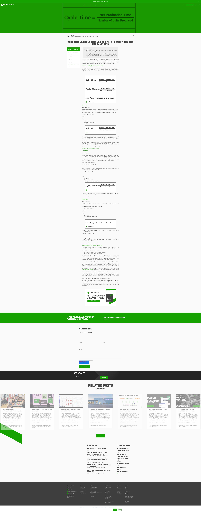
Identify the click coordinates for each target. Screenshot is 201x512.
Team (126, 487)
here (107, 1)
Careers (126, 488)
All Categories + (121, 474)
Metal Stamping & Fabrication (109, 501)
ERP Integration (107, 499)
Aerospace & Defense (108, 487)
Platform (85, 5)
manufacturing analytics (81, 36)
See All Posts (100, 436)
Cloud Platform (82, 492)
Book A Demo (181, 5)
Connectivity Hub (119, 493)
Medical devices (107, 492)
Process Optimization (93, 491)
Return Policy (127, 498)
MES (119, 462)
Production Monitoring (93, 487)
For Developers (92, 493)
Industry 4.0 (121, 454)
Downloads (118, 491)
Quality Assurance (96, 467)
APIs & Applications (83, 493)
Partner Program (128, 491)
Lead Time (70, 62)
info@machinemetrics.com (72, 491)
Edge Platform (82, 491)
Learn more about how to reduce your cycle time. (91, 196)
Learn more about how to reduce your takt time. (90, 148)
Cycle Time (70, 59)
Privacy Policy (114, 507)
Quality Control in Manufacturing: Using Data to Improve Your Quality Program (97, 459)
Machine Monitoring (108, 496)
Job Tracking (92, 496)
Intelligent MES (82, 488)
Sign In (196, 5)
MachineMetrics (74, 36)
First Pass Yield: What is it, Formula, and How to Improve (98, 465)
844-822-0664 (70, 489)
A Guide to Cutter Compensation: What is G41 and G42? (98, 471)
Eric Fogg (73, 35)
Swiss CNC (106, 498)
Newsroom (118, 492)
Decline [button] (119, 509)
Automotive (106, 488)
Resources (101, 5)
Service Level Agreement (129, 497)
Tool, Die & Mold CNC (108, 502)
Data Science (121, 467)
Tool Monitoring (96, 473)
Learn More (106, 319)
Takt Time (70, 56)
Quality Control (96, 462)
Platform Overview (82, 487)
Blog (117, 487)
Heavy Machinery (107, 491)
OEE (119, 469)
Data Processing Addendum (129, 496)
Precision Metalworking (108, 497)
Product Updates (123, 456)
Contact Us (69, 487)
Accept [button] (115, 509)
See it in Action (190, 5)
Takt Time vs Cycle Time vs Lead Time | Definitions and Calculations (97, 453)
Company (95, 5)
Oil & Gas (106, 493)
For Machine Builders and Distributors (96, 492)
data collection (122, 471)
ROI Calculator (119, 488)
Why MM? (106, 5)
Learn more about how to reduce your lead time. (90, 242)
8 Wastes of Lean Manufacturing (96, 449)
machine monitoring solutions (87, 269)
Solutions (90, 5)
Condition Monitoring (93, 488)
